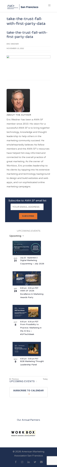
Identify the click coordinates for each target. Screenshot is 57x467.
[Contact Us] (41, 463)
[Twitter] (35, 464)
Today (45, 379)
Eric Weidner (13, 44)
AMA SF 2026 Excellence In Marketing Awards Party (31, 293)
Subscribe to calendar (28, 390)
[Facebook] (16, 464)
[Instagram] (22, 464)
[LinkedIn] (28, 464)
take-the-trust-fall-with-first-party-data (27, 35)
